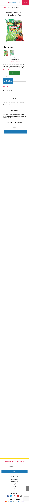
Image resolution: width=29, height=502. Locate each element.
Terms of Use (14, 486)
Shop (8, 7)
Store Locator (14, 479)
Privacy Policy (14, 484)
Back (4, 7)
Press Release (14, 489)
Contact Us (14, 481)
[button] (6, 53)
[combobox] (19, 79)
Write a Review (15, 132)
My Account (14, 477)
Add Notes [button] (6, 86)
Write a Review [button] (15, 61)
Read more (6, 69)
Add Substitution (8, 80)
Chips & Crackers (16, 7)
